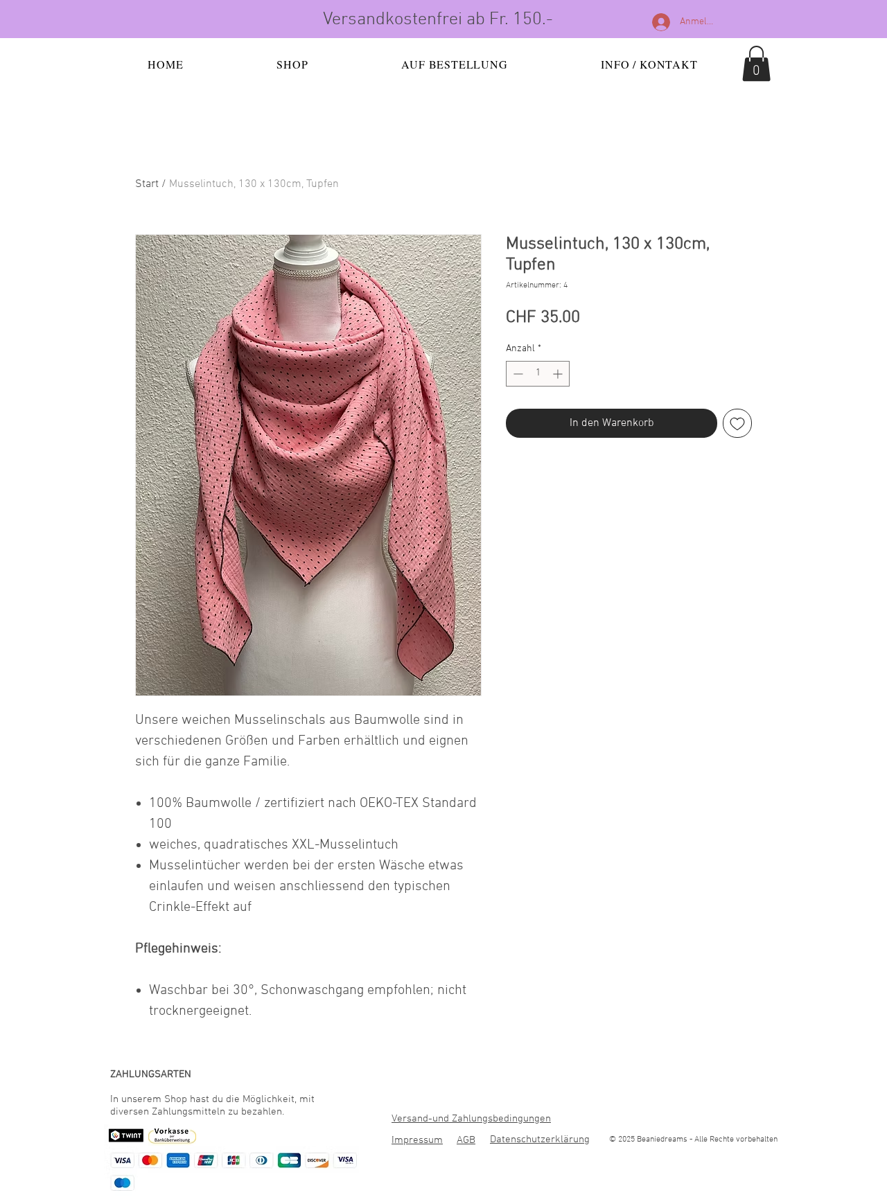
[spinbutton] (537, 374)
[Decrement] (516, 374)
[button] (756, 63)
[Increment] (559, 374)
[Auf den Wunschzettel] (737, 423)
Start (147, 184)
